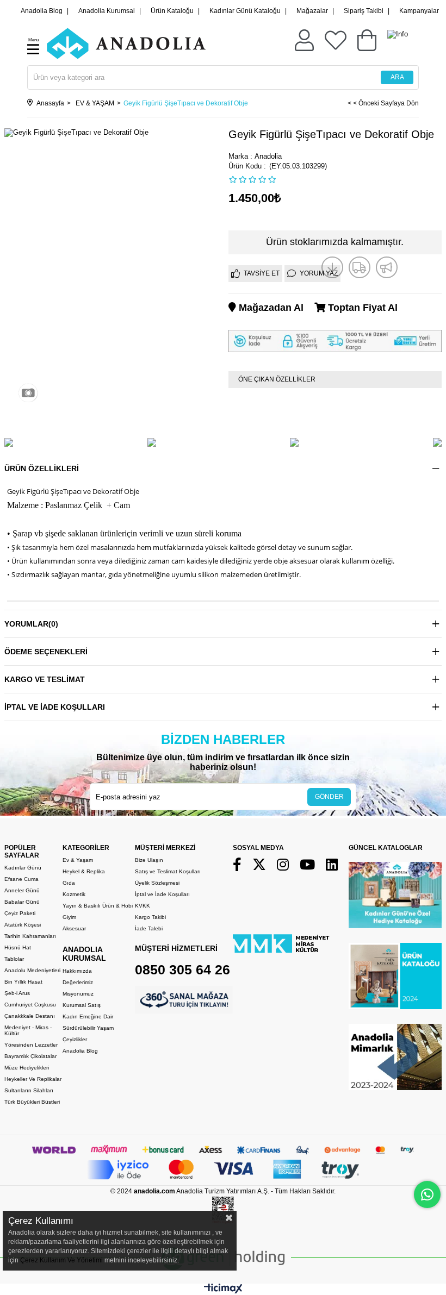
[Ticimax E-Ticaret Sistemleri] (223, 1291)
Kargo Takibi (150, 917)
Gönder (329, 796)
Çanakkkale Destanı (29, 1016)
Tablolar (14, 959)
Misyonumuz (78, 994)
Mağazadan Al (269, 307)
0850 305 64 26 (182, 969)
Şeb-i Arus (17, 993)
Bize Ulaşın (149, 860)
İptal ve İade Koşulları (54, 707)
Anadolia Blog (42, 11)
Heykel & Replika (84, 871)
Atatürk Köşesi (22, 925)
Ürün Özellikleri (41, 468)
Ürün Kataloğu (172, 11)
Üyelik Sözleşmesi (157, 883)
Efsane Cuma (21, 879)
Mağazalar (312, 11)
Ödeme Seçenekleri (46, 651)
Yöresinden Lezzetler (31, 1045)
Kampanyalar (419, 11)
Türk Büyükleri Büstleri (32, 1102)
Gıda (69, 883)
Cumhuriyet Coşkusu (30, 1005)
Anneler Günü (22, 890)
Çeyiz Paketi (19, 913)
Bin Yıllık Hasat (23, 982)
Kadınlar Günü (22, 868)
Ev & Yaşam (78, 860)
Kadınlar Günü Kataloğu (245, 11)
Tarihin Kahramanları (30, 936)
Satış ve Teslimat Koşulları (168, 871)
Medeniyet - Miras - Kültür (28, 1030)
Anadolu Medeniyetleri (32, 970)
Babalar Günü (22, 902)
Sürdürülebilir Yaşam (88, 1028)
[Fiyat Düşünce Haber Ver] (332, 267)
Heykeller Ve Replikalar (32, 1079)
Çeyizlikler (75, 1039)
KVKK (142, 906)
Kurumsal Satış (82, 1005)
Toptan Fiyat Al (361, 307)
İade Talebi (149, 928)
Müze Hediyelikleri (26, 1068)
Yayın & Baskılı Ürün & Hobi (98, 906)
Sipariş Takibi (363, 11)
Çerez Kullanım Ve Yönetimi (60, 1260)
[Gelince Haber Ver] (387, 267)
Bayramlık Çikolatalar (30, 1056)
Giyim (69, 917)
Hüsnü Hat (17, 947)
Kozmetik (74, 894)
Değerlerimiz (78, 982)
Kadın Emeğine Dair (88, 1016)
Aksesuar (74, 928)
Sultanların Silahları (28, 1090)
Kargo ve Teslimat (44, 679)
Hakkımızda (77, 971)
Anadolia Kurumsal (106, 11)
